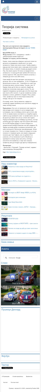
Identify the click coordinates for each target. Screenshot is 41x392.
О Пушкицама (5, 376)
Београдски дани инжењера (16, 197)
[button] (4, 285)
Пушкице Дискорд (10, 309)
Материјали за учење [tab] (28, 38)
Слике (4, 262)
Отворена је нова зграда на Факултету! (20, 166)
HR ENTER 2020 (13, 219)
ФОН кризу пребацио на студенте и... (19, 176)
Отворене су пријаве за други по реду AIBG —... (23, 233)
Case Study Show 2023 (15, 202)
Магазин (5, 189)
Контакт (5, 382)
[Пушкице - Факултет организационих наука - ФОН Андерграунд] (13, 9)
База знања (7, 241)
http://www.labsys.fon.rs (13, 152)
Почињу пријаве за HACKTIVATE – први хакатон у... (23, 224)
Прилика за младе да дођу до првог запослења (23, 228)
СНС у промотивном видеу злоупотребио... (21, 171)
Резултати (6, 215)
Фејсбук (5, 355)
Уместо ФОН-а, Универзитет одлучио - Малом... (23, 181)
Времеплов (29, 376)
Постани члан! (15, 382)
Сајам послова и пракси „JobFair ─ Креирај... (22, 207)
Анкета (5, 248)
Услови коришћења (17, 376)
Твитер (5, 364)
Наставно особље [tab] (8, 41)
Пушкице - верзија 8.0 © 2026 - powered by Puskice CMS (24, 388)
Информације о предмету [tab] (11, 38)
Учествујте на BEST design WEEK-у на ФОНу (22, 192)
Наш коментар (9, 163)
